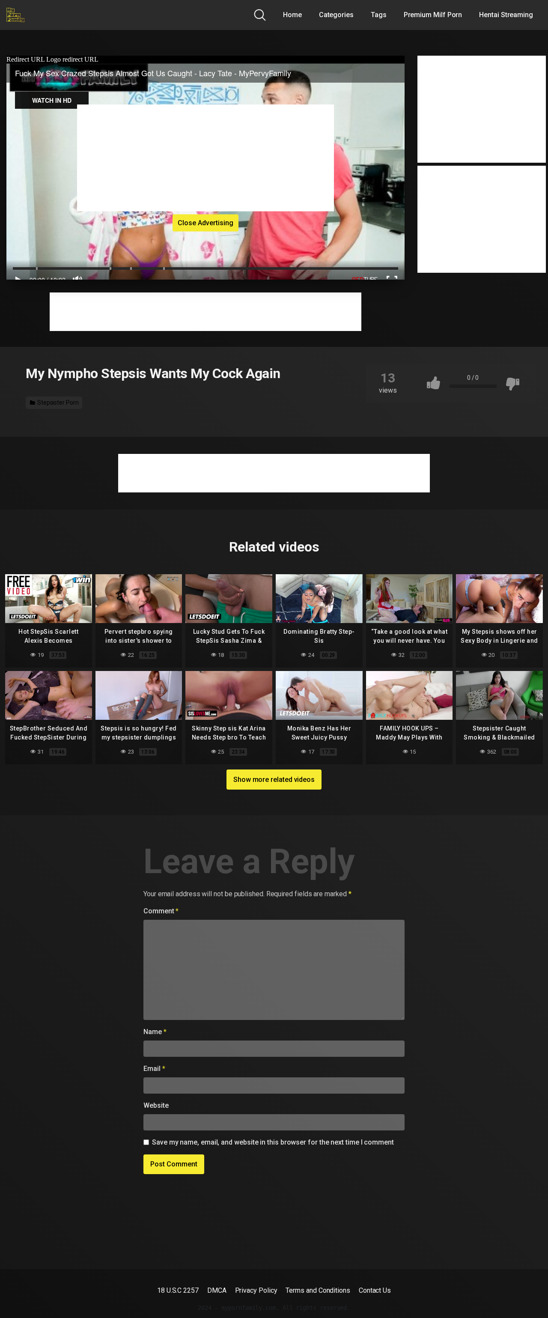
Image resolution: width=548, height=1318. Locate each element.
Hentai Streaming (506, 15)
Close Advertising (205, 222)
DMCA (216, 1290)
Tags (379, 15)
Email (154, 1069)
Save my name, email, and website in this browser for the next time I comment (273, 1142)
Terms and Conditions (318, 1290)
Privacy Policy (256, 1290)
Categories (336, 15)
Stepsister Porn (57, 402)
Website (155, 1105)
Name (155, 1032)
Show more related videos (274, 779)
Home (292, 15)
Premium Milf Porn (433, 15)
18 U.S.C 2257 (178, 1290)
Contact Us (375, 1290)
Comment (161, 911)
